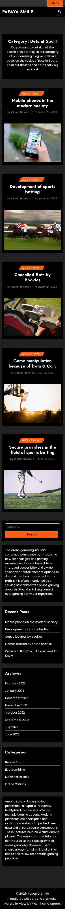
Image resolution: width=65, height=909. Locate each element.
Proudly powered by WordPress (32, 899)
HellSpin (11, 581)
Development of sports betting (32, 189)
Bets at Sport (32, 93)
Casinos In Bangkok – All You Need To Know (31, 653)
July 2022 (11, 727)
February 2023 (15, 683)
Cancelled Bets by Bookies (32, 277)
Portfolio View (15, 904)
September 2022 (17, 720)
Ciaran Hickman (21, 112)
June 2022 (12, 734)
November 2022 (16, 705)
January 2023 (14, 691)
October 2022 (15, 712)
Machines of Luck (17, 777)
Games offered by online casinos (28, 644)
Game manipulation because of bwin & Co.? (33, 363)
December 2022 (16, 698)
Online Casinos (15, 784)
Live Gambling (15, 769)
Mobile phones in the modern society (32, 103)
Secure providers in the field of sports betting (32, 450)
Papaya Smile (17, 11)
